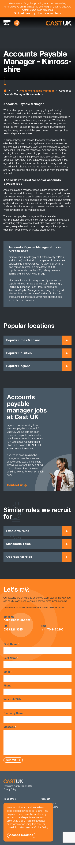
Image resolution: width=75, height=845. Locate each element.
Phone (7, 686)
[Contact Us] (17, 23)
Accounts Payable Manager (37, 91)
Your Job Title (12, 699)
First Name (10, 644)
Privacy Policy (9, 789)
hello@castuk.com (16, 620)
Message (9, 727)
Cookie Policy (41, 828)
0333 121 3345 (12, 629)
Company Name (13, 713)
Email (7, 672)
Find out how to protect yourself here (37, 13)
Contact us (15, 485)
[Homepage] (59, 23)
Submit (11, 760)
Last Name (10, 658)
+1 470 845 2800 (52, 629)
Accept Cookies (21, 835)
